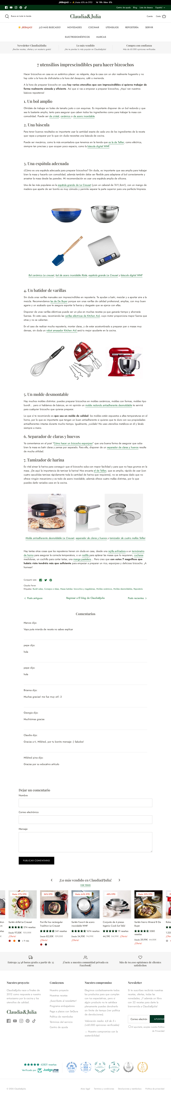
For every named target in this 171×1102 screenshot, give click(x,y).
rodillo (86, 555)
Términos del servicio (61, 1022)
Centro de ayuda (123, 7)
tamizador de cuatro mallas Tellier (127, 538)
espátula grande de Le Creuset (74, 185)
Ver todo (85, 885)
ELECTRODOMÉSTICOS (77, 37)
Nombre (23, 795)
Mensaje (23, 829)
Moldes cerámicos (104, 588)
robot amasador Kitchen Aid (61, 330)
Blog (135, 7)
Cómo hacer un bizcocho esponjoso (73, 443)
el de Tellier (100, 471)
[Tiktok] (25, 7)
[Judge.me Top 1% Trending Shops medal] (142, 1067)
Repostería (138, 588)
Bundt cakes (38, 588)
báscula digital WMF (98, 146)
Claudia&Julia (20, 1088)
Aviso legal (85, 1088)
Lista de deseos (146, 7)
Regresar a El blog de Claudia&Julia (85, 598)
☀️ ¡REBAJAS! (25, 27)
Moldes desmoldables (122, 588)
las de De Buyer (58, 301)
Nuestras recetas (58, 995)
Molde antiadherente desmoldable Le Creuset (50, 538)
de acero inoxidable (84, 116)
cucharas (138, 555)
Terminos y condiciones (104, 1088)
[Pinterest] (21, 7)
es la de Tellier (116, 142)
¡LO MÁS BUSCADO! (50, 27)
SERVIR (149, 27)
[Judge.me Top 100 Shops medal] (128, 1067)
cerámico (66, 116)
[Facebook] (6, 7)
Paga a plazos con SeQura (64, 1011)
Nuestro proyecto (59, 990)
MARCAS (101, 37)
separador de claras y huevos (122, 447)
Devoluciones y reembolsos (129, 1088)
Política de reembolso (61, 1016)
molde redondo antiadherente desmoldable (108, 405)
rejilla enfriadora (117, 551)
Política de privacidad (154, 1088)
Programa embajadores (62, 1006)
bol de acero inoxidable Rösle (71, 275)
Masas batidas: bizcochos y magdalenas (77, 588)
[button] (16, 927)
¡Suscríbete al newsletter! (63, 1001)
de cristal (54, 116)
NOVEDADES (74, 27)
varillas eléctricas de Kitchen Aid (82, 316)
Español (158, 7)
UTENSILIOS (112, 27)
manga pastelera (82, 559)
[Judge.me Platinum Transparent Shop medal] (114, 1067)
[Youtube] (11, 7)
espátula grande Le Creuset (103, 275)
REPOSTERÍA (132, 27)
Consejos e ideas (51, 588)
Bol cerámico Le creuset (41, 275)
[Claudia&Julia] (85, 16)
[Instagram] (16, 7)
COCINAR (93, 27)
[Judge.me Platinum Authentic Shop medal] (100, 1067)
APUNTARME (159, 1019)
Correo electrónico (29, 812)
